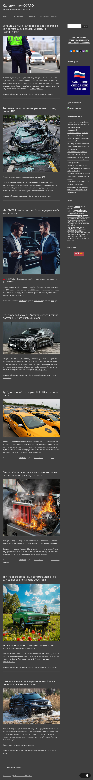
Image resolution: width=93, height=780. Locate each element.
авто (49, 750)
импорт (87, 217)
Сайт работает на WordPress (22, 776)
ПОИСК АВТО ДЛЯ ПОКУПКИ (79, 43)
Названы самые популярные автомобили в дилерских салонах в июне (29, 683)
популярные (71, 225)
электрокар (70, 240)
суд (56, 301)
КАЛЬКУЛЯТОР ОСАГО (79, 37)
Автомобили (38, 301)
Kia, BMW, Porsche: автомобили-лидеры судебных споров (31, 211)
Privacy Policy (18, 16)
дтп (49, 196)
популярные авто (75, 227)
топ (68, 236)
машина (85, 222)
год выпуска (84, 215)
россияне (70, 234)
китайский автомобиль (77, 218)
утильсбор (79, 236)
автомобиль (55, 560)
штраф (50, 94)
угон (72, 236)
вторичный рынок (74, 215)
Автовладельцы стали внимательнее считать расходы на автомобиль (77, 189)
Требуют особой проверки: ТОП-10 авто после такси (31, 393)
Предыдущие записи (12, 767)
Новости (32, 16)
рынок (77, 234)
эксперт (78, 238)
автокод (83, 206)
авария (70, 206)
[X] (80, 51)
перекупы (78, 223)
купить (74, 222)
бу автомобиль (72, 213)
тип (87, 234)
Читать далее (36, 89)
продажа (71, 232)
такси (52, 458)
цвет (84, 236)
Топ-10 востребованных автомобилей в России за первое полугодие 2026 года (30, 578)
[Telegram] (77, 51)
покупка (86, 223)
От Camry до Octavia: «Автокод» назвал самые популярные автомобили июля (30, 316)
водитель (81, 213)
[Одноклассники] (74, 51)
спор (52, 301)
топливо (6, 563)
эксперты (85, 238)
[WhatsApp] (86, 51)
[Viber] (83, 51)
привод (83, 229)
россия (87, 232)
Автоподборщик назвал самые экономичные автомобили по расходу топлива (30, 473)
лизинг (80, 222)
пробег (70, 230)
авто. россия (52, 667)
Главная (6, 16)
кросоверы (82, 220)
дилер (54, 750)
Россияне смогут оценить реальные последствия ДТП (29, 110)
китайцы (70, 220)
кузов (69, 222)
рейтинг (80, 232)
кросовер (76, 220)
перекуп (70, 223)
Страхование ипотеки (48, 16)
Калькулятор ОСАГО (18, 5)
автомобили (72, 208)
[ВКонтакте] (71, 51)
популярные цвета (74, 229)
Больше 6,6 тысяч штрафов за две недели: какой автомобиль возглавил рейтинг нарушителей (31, 28)
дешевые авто (71, 217)
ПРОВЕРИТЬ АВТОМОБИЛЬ (79, 40)
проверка (79, 230)
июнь (5, 753)
